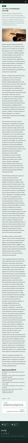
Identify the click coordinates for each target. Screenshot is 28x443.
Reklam (7, 436)
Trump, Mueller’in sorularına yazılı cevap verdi (13, 382)
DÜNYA (4, 6)
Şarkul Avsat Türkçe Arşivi (8, 28)
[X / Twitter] (8, 433)
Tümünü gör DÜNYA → (7, 392)
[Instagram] (4, 433)
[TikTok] (1, 433)
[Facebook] (6, 433)
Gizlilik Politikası (21, 436)
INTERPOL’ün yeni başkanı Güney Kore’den (12, 372)
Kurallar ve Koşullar (13, 436)
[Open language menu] (25, 2)
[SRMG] (3, 431)
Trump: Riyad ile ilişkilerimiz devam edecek (12, 385)
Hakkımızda (3, 436)
